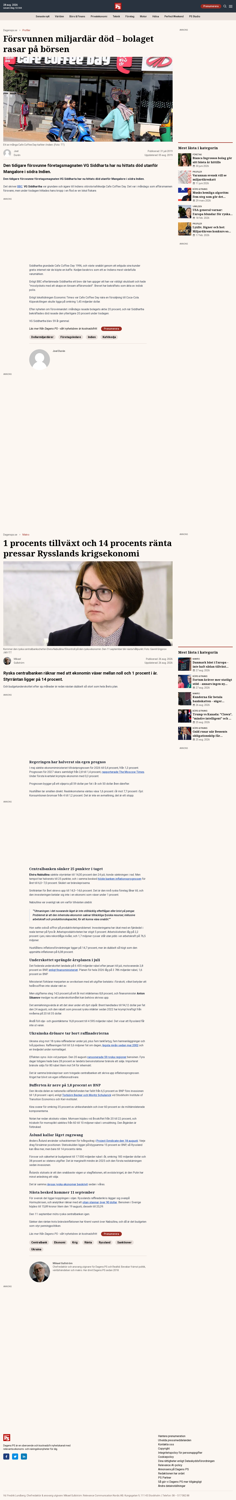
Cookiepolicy (166, 1457)
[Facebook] (6, 1456)
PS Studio (194, 16)
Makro (25, 534)
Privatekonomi (99, 16)
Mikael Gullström (63, 1263)
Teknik (116, 16)
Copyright (164, 1448)
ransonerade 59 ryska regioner (106, 1057)
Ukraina (36, 1249)
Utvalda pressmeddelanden (174, 1440)
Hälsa (155, 16)
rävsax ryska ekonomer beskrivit (67, 1184)
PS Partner (164, 1477)
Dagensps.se (10, 30)
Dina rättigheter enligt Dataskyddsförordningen (186, 1461)
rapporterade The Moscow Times (123, 772)
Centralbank (39, 1242)
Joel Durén (59, 351)
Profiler (26, 30)
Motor (143, 16)
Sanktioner (124, 1242)
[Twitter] (15, 1456)
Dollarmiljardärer (42, 337)
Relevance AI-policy (170, 1465)
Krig (75, 1242)
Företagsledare (70, 337)
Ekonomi (59, 1242)
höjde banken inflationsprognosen (119, 878)
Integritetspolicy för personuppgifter (180, 1452)
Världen (59, 16)
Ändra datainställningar (171, 1486)
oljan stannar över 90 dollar (99, 1202)
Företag (129, 16)
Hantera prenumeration (171, 1436)
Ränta (88, 1242)
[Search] (225, 6)
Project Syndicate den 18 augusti (117, 1140)
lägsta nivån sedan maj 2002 (120, 1045)
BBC (20, 186)
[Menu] (230, 6)
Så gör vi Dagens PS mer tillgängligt (180, 1481)
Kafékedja (109, 337)
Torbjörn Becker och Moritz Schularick (86, 1095)
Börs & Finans (77, 16)
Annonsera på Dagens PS (173, 1469)
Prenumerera (211, 6)
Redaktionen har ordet (171, 1473)
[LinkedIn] (24, 1456)
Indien (92, 337)
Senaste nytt (42, 16)
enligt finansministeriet (63, 970)
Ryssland (104, 1242)
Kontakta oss (166, 1444)
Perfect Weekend (174, 16)
